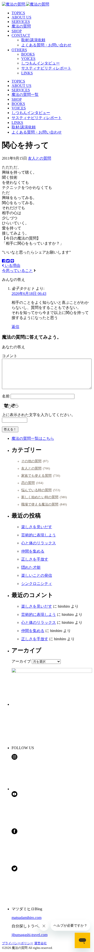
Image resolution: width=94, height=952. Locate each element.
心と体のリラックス (38, 543)
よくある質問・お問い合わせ (46, 45)
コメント (9, 356)
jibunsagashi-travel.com (29, 935)
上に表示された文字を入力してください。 (38, 415)
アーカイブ (21, 661)
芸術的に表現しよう (38, 535)
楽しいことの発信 (36, 575)
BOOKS (28, 54)
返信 (15, 327)
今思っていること (17, 271)
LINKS (27, 73)
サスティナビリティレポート (46, 68)
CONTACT (21, 35)
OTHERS (19, 50)
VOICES (28, 59)
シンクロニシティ (36, 584)
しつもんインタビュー (40, 63)
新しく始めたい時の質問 (39, 497)
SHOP (17, 31)
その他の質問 (31, 461)
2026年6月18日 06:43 (29, 293)
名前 (6, 396)
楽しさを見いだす (36, 527)
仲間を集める (32, 551)
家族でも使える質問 (36, 475)
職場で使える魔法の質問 (39, 504)
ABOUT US (21, 17)
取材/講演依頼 (33, 40)
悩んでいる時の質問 (36, 490)
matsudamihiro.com (26, 918)
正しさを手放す (34, 559)
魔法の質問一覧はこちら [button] (33, 438)
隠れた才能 (30, 567)
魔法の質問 (21, 26)
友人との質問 (39, 158)
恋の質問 (28, 483)
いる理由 (12, 265)
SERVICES (21, 22)
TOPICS (18, 13)
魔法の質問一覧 (25, 94)
